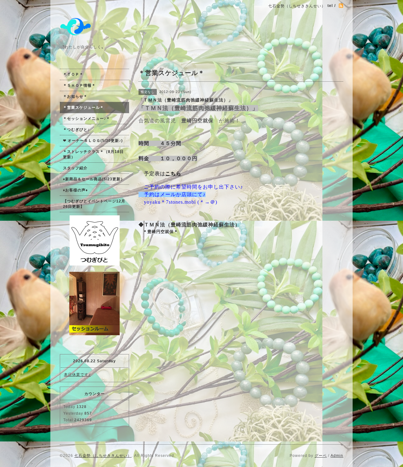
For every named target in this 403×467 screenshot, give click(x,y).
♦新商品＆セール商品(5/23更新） (94, 179)
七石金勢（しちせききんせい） (103, 455)
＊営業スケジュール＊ (83, 107)
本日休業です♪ (77, 374)
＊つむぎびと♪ (76, 129)
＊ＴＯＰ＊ (73, 74)
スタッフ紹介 (75, 168)
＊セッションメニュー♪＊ (86, 118)
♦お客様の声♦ (75, 190)
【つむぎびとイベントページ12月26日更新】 (94, 204)
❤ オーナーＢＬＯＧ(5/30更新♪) (93, 140)
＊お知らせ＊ (75, 96)
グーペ (321, 455)
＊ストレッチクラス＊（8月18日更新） (93, 154)
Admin (337, 455)
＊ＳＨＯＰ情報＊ (79, 85)
